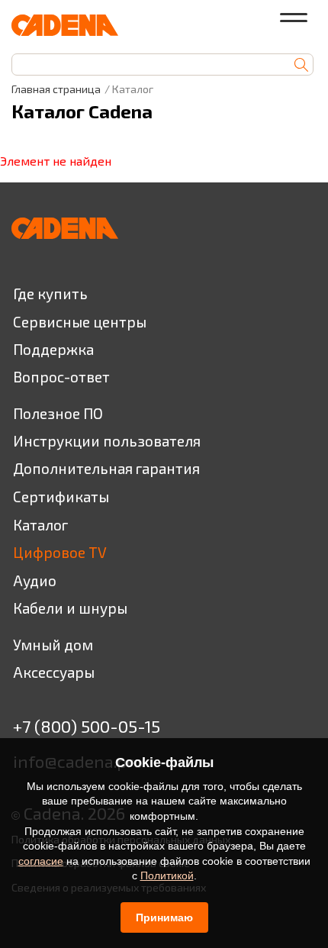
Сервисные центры (79, 322)
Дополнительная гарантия (106, 468)
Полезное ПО (58, 413)
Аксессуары (54, 672)
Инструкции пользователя (107, 441)
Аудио (34, 580)
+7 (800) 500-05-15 (86, 726)
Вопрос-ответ (61, 376)
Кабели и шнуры (70, 608)
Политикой (167, 875)
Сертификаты (61, 496)
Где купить (50, 293)
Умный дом (53, 644)
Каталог (40, 525)
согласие (40, 861)
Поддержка (53, 349)
